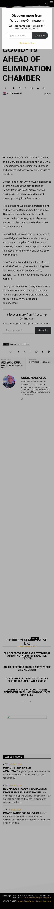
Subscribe (40, 35)
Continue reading (27, 43)
